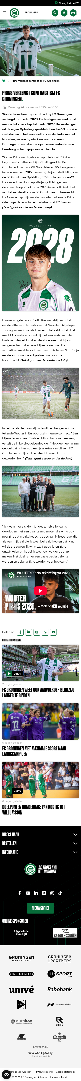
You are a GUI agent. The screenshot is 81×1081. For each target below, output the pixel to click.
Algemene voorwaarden (19, 1071)
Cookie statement (65, 1071)
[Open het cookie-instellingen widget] (6, 1074)
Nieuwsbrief (40, 908)
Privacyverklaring (44, 1071)
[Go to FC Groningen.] (3, 81)
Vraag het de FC (69, 3)
